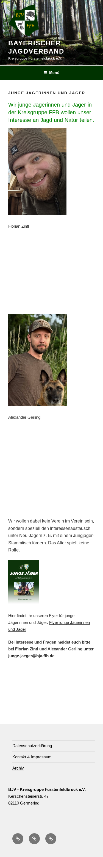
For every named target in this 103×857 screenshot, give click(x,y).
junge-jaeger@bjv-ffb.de (31, 655)
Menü (54, 72)
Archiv (18, 768)
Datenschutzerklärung (32, 745)
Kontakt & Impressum (32, 757)
